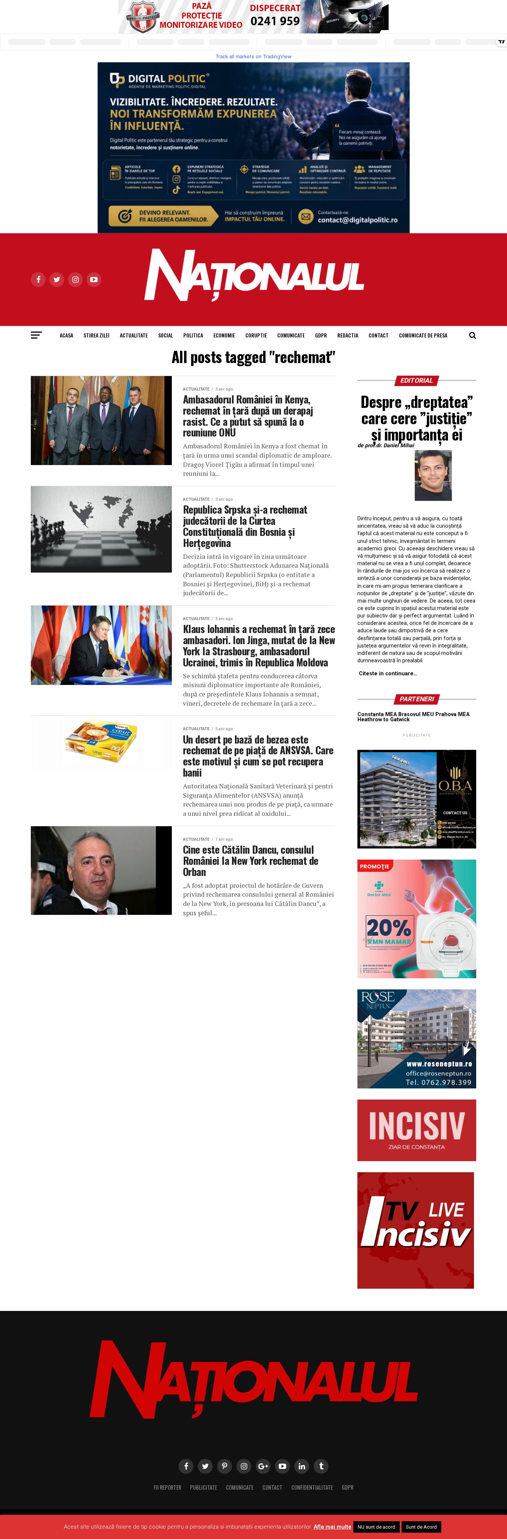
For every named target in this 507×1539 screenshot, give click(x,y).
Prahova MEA (452, 714)
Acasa (66, 335)
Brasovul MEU (416, 714)
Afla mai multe (332, 1526)
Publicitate (203, 1487)
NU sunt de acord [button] (376, 1527)
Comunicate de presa (423, 335)
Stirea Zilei (96, 335)
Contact (379, 335)
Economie (224, 335)
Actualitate (134, 335)
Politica (193, 335)
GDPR (321, 335)
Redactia (347, 335)
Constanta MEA (377, 714)
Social (165, 335)
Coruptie (256, 335)
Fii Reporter (167, 1487)
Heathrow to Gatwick (383, 719)
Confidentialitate (312, 1487)
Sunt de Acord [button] (421, 1527)
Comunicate (291, 335)
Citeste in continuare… (388, 673)
